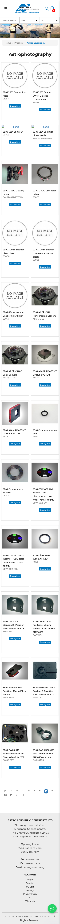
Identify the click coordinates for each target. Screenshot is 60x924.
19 (52, 791)
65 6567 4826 (33, 864)
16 (34, 791)
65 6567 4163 (32, 860)
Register (30, 883)
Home (8, 43)
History (30, 891)
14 (23, 791)
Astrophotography (36, 43)
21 (11, 795)
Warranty (30, 901)
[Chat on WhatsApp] (52, 908)
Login (30, 880)
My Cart (30, 887)
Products (18, 43)
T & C (30, 898)
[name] (15, 75)
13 (17, 791)
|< (5, 791)
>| (23, 795)
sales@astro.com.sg (34, 868)
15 (29, 791)
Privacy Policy (30, 894)
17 (40, 791)
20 (5, 795)
